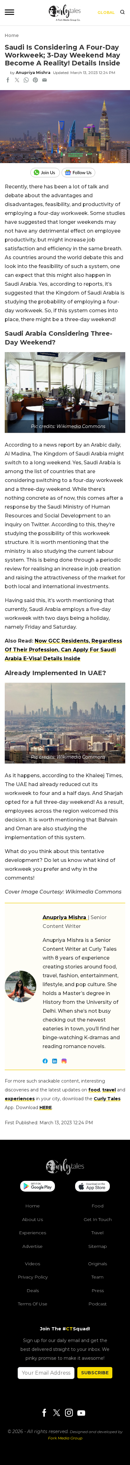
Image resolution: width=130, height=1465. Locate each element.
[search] (122, 12)
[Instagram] (69, 1413)
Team (97, 1277)
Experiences (32, 1233)
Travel (97, 1233)
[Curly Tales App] (37, 1187)
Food (97, 1206)
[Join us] (46, 172)
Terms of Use (32, 1304)
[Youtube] (81, 1413)
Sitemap (97, 1246)
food (94, 1090)
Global (106, 12)
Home (12, 35)
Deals (33, 1290)
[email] (44, 80)
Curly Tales (107, 1099)
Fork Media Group (65, 1438)
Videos (32, 1264)
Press (98, 1290)
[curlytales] (65, 1173)
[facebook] (7, 80)
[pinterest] (35, 80)
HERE (45, 1107)
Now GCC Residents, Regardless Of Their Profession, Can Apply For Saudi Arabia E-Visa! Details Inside (63, 650)
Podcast (97, 1304)
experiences (20, 1099)
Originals (97, 1264)
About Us (32, 1219)
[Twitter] (56, 1413)
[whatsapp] (26, 80)
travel (109, 1090)
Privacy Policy (33, 1277)
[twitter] (17, 80)
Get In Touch (98, 1219)
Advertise (32, 1246)
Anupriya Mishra (33, 72)
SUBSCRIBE (95, 1373)
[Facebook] (44, 1413)
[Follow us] (81, 172)
